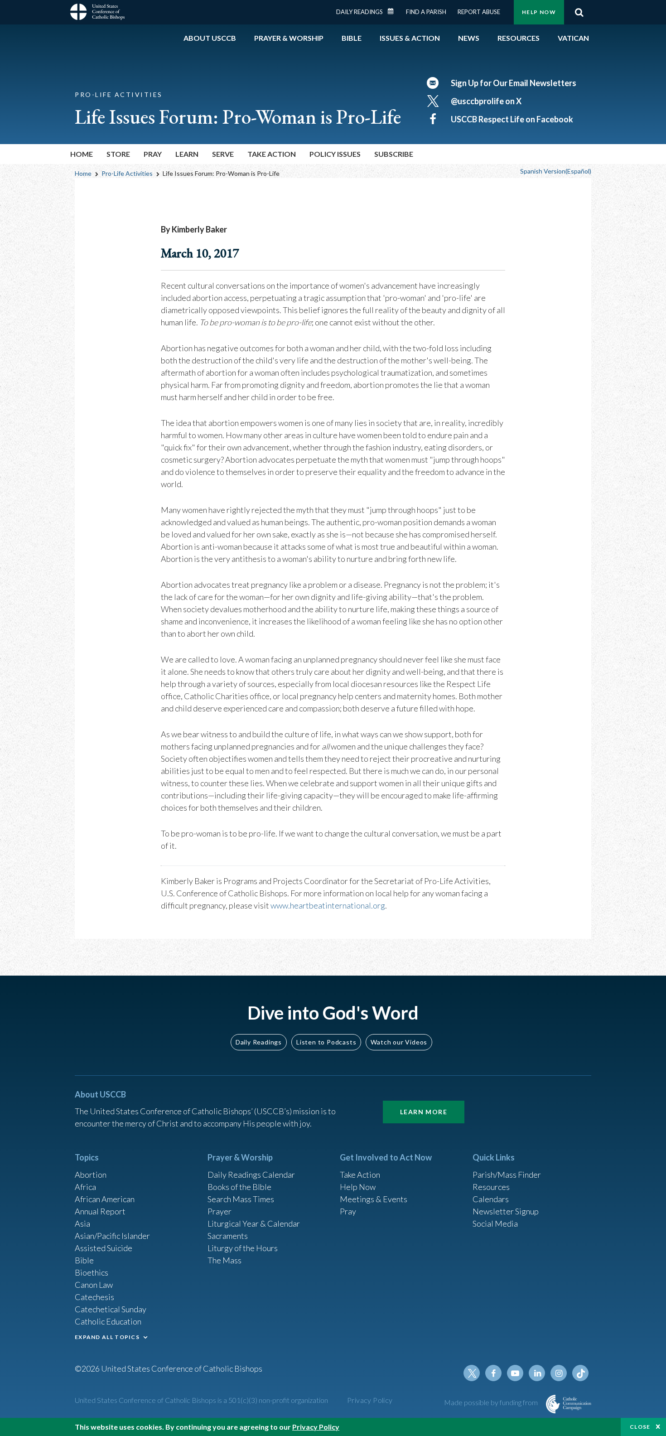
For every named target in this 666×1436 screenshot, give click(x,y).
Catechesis (94, 1297)
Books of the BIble (239, 1187)
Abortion (90, 1175)
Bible (84, 1260)
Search (579, 12)
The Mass (224, 1260)
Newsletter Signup (506, 1211)
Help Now (539, 12)
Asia (82, 1223)
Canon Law (94, 1285)
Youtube (515, 1373)
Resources (491, 1187)
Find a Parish (426, 11)
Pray (348, 1211)
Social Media (495, 1223)
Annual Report (100, 1211)
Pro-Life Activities (127, 173)
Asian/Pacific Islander (112, 1236)
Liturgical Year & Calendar (254, 1223)
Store (118, 154)
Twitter (471, 1373)
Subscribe (393, 154)
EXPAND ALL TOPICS (107, 1337)
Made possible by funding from (491, 1402)
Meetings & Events (373, 1199)
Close (640, 1426)
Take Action (360, 1175)
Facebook (493, 1373)
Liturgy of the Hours (243, 1248)
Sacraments (228, 1236)
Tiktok (580, 1373)
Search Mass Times (241, 1199)
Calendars (491, 1199)
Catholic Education (108, 1321)
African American (105, 1199)
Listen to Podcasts (326, 1042)
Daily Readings (359, 11)
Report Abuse (479, 11)
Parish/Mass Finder (507, 1175)
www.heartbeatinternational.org (327, 905)
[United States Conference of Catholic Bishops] (97, 13)
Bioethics (91, 1272)
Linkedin (537, 1373)
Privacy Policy (370, 1400)
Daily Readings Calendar (394, 11)
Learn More (423, 1112)
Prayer (220, 1211)
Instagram (558, 1373)
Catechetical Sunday (110, 1309)
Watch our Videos (399, 1042)
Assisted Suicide (103, 1248)
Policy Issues (335, 154)
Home (81, 154)
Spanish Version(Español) (555, 171)
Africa (85, 1187)
